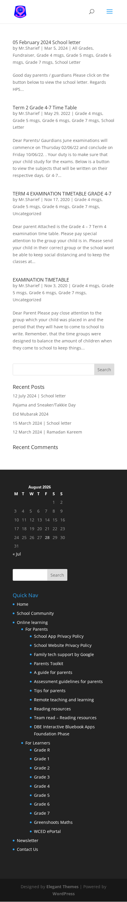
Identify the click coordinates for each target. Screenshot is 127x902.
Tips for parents (50, 690)
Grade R (42, 750)
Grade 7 (42, 813)
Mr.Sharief (29, 48)
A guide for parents (53, 672)
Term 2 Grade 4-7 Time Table (45, 107)
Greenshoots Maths (53, 822)
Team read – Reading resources (65, 717)
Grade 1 (42, 759)
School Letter (68, 62)
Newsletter (27, 840)
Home (22, 604)
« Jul (17, 554)
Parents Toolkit (48, 663)
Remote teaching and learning (64, 699)
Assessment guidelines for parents (68, 681)
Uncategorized (27, 213)
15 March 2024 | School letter (42, 423)
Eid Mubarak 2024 (30, 414)
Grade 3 (42, 777)
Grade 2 (42, 768)
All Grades (82, 48)
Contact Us (27, 849)
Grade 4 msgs (50, 55)
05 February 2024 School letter (47, 42)
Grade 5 (42, 795)
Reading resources (52, 709)
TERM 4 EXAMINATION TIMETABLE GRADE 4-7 (62, 193)
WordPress (64, 893)
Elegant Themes (62, 886)
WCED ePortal (47, 831)
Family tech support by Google (64, 654)
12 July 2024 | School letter (39, 396)
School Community (35, 613)
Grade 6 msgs (55, 120)
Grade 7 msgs (39, 62)
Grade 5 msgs (79, 55)
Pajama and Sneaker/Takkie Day (44, 405)
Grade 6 (42, 804)
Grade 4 (42, 786)
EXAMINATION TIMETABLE (41, 280)
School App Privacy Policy (59, 636)
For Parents (36, 629)
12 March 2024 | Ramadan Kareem (47, 432)
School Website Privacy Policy (63, 645)
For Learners (37, 743)
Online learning (32, 622)
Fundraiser (23, 55)
